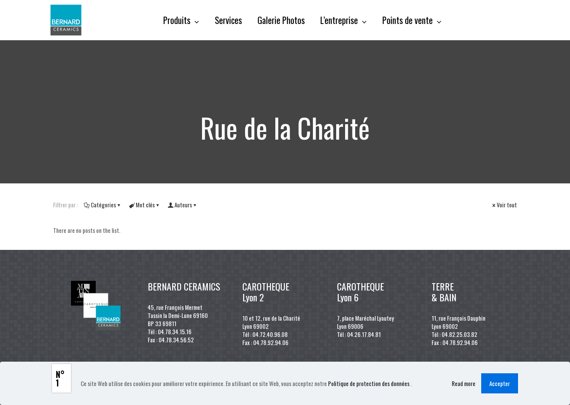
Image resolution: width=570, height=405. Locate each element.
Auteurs (183, 204)
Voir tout (507, 204)
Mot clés (145, 204)
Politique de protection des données (369, 383)
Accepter (499, 383)
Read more (463, 383)
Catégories (103, 204)
